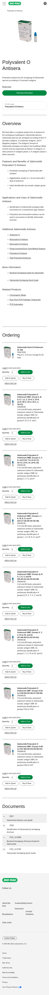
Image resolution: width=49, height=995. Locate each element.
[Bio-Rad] (10, 880)
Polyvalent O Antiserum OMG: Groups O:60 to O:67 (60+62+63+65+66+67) (30, 746)
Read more (6, 87)
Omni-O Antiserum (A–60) (30, 348)
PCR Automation (16, 304)
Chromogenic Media (18, 295)
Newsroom (19, 909)
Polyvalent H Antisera (18, 253)
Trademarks (6, 958)
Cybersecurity (7, 968)
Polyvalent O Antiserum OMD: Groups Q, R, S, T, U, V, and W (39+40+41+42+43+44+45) (30, 575)
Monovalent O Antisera (19, 244)
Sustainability (20, 903)
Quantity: (6, 372)
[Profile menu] (37, 3)
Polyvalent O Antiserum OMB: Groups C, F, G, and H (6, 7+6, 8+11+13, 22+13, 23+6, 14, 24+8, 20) (30, 459)
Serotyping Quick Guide (21, 853)
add (4, 816)
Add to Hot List (10, 383)
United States (9, 938)
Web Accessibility (8, 972)
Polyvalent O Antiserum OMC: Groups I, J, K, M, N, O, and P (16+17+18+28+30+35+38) (29, 517)
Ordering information (24, 93)
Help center (7, 923)
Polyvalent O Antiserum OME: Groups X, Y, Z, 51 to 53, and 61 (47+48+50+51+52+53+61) (29, 633)
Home (4, 953)
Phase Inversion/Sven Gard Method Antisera (27, 249)
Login (4, 368)
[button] (3, 10)
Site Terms (6, 963)
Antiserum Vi (15, 235)
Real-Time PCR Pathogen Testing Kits (25, 300)
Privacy (5, 982)
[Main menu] (4, 3)
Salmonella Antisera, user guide (20, 820)
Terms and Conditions (10, 977)
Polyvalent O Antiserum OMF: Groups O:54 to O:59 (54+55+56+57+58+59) (30, 690)
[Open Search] (32, 3)
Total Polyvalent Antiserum (20, 258)
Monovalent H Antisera (19, 239)
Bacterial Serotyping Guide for (27, 273)
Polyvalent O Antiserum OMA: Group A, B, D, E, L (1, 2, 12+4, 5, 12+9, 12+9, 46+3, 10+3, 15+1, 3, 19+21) (29, 399)
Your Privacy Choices (10, 987)
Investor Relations (30, 912)
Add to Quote (10, 378)
